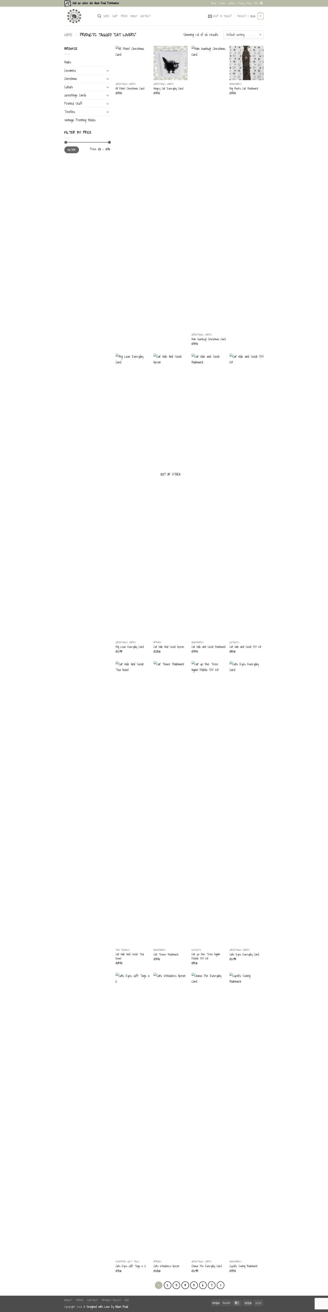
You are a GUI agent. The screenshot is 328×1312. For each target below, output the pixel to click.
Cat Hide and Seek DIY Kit (245, 647)
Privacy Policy (245, 3)
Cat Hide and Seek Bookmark (209, 647)
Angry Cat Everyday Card (168, 88)
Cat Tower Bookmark (166, 954)
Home (106, 16)
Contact (231, 3)
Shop (115, 16)
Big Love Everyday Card (130, 647)
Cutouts (68, 87)
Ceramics (70, 70)
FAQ (256, 3)
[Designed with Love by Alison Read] (78, 16)
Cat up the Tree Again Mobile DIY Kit (206, 956)
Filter (72, 150)
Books (67, 62)
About (213, 3)
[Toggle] (107, 70)
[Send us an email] (261, 3)
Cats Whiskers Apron (166, 1266)
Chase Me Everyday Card (207, 1266)
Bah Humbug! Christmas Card (209, 339)
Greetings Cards (75, 95)
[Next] (220, 1285)
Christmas (70, 78)
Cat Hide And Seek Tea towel (130, 956)
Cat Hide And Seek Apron (169, 647)
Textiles (69, 112)
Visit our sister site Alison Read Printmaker (95, 3)
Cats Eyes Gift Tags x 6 (131, 1266)
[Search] (99, 16)
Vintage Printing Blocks (79, 120)
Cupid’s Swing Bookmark (243, 1266)
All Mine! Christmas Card (130, 88)
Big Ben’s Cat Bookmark (243, 88)
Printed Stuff (73, 103)
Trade (222, 3)
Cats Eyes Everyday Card (244, 954)
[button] (220, 16)
